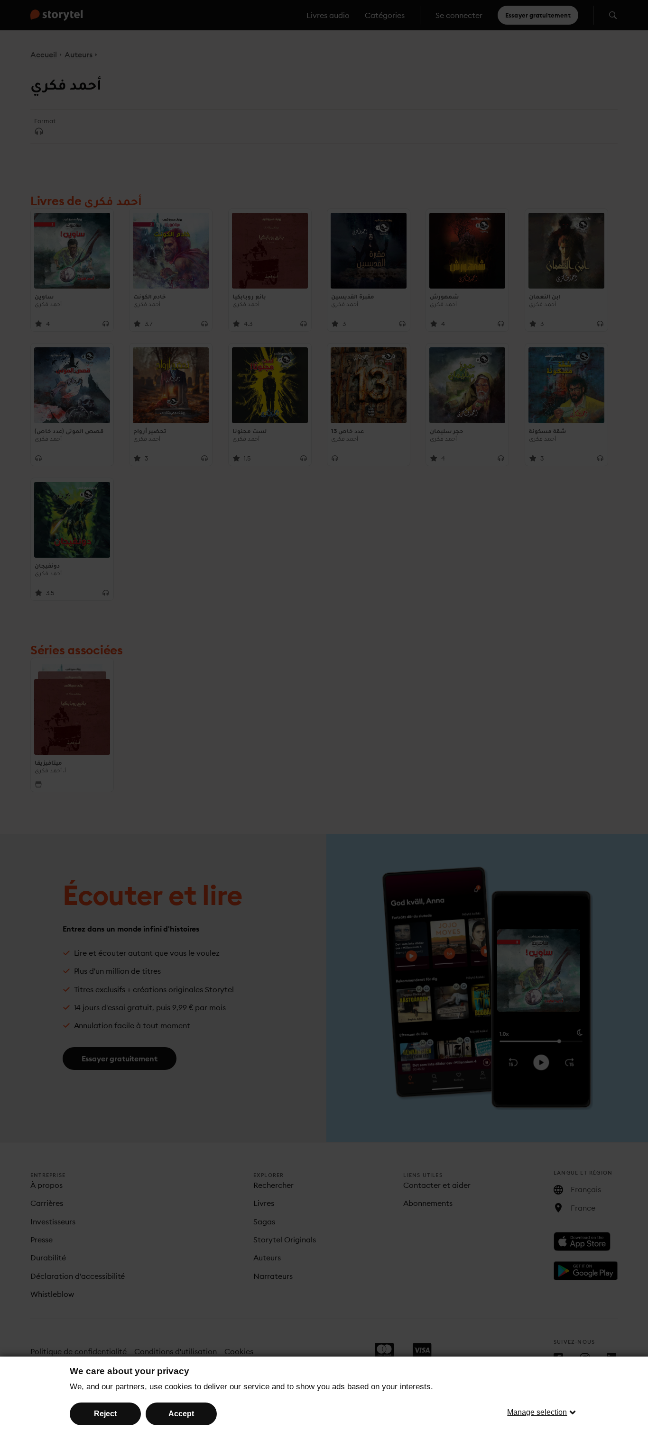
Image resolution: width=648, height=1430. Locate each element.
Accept (181, 1414)
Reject (105, 1414)
